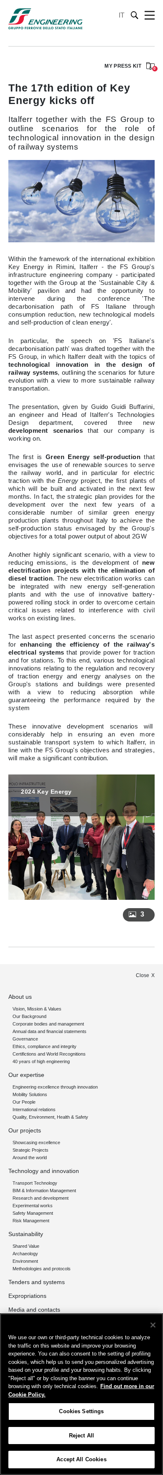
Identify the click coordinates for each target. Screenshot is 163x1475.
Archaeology (25, 1253)
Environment (25, 1261)
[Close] (153, 1325)
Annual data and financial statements (50, 1031)
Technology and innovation (43, 1171)
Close (142, 975)
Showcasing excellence (36, 1142)
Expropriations (27, 1295)
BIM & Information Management (44, 1190)
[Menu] (150, 15)
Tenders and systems (36, 1282)
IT (122, 15)
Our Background (29, 1016)
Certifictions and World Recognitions (49, 1053)
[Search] (135, 15)
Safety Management (33, 1213)
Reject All (81, 1435)
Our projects (24, 1130)
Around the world (30, 1157)
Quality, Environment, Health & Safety (50, 1117)
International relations (34, 1109)
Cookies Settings (81, 1411)
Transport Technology (35, 1183)
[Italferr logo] (45, 18)
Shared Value (26, 1246)
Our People (24, 1101)
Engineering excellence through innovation (55, 1086)
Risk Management (31, 1220)
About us (20, 996)
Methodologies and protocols (42, 1268)
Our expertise (26, 1074)
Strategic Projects (30, 1150)
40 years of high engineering (41, 1061)
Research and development (41, 1198)
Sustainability (25, 1234)
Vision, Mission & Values (37, 1008)
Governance (25, 1038)
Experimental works (33, 1205)
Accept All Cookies (81, 1459)
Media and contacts (34, 1309)
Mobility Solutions (30, 1094)
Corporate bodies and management (48, 1023)
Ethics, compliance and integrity (44, 1046)
